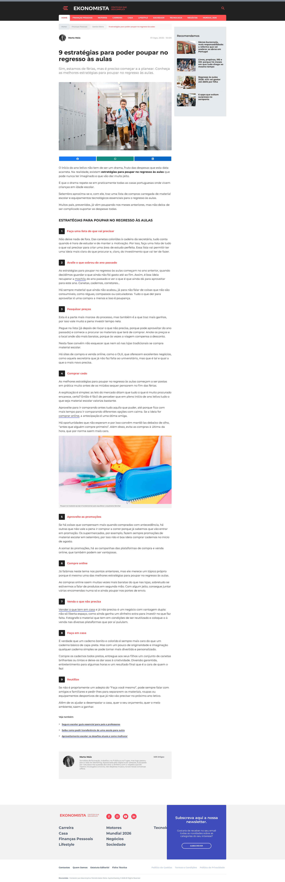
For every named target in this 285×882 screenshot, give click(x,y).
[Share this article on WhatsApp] (115, 159)
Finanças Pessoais (82, 18)
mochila (80, 279)
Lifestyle (143, 18)
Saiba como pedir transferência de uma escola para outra (93, 730)
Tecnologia (176, 18)
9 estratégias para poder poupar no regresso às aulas (132, 27)
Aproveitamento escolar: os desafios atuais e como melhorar (95, 736)
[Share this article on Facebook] (77, 159)
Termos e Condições (186, 867)
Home (64, 18)
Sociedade (158, 18)
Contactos (64, 867)
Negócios (192, 18)
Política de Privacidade (212, 867)
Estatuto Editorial (99, 867)
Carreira (117, 18)
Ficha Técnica (119, 867)
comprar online (69, 416)
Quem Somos (80, 867)
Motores (102, 18)
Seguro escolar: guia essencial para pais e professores (91, 724)
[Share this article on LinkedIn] (152, 159)
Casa (130, 18)
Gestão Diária (98, 27)
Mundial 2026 (210, 18)
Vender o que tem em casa (77, 609)
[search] (223, 8)
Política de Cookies (162, 867)
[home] (146, 8)
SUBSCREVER (196, 846)
